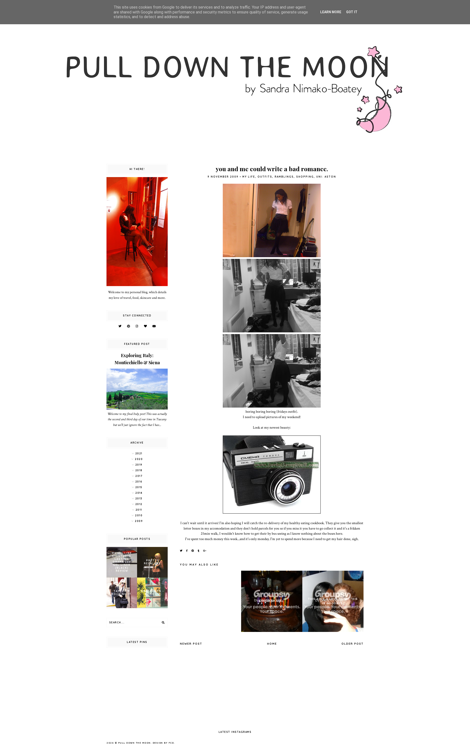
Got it (351, 12)
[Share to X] (181, 550)
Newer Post (191, 643)
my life (248, 176)
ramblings (284, 176)
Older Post (352, 643)
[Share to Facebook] (187, 550)
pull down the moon (134, 742)
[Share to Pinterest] (192, 550)
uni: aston (326, 176)
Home (272, 643)
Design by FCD (163, 742)
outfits (265, 176)
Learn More (330, 12)
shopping (305, 176)
